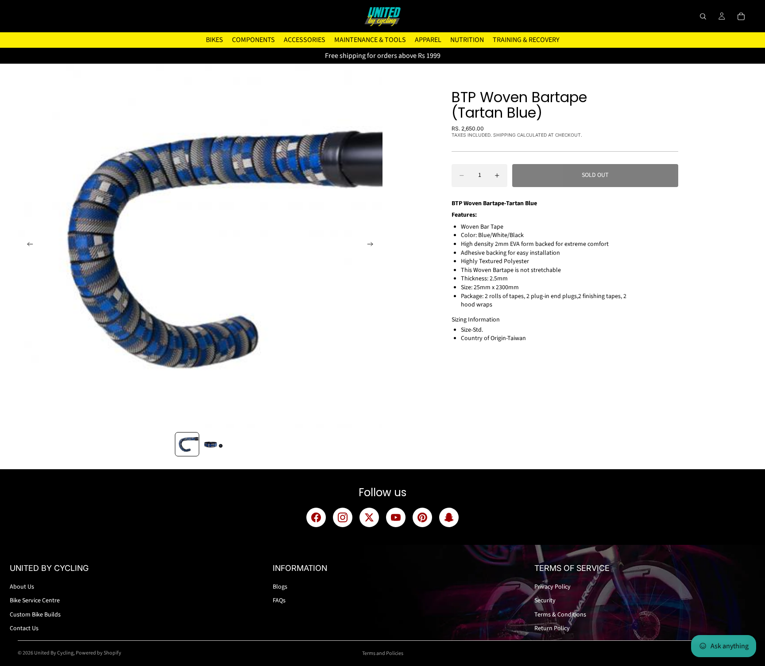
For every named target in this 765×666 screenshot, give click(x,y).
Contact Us (24, 628)
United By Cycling (53, 653)
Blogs (280, 586)
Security (545, 600)
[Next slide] (372, 246)
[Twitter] (369, 517)
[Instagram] (342, 517)
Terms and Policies (382, 653)
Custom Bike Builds (35, 614)
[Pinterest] (422, 517)
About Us (22, 586)
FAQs (279, 600)
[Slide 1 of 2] (187, 444)
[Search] (703, 16)
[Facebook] (316, 517)
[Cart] (741, 16)
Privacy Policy (552, 586)
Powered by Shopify (98, 653)
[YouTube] (396, 517)
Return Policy (552, 628)
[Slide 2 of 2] (213, 444)
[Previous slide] (27, 246)
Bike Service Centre (35, 600)
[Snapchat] (449, 517)
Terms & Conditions (560, 614)
